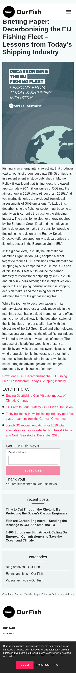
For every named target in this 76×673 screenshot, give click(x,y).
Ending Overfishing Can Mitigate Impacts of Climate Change (35, 398)
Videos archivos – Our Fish (24, 580)
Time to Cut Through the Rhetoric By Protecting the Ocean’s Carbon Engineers (36, 511)
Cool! (25, 664)
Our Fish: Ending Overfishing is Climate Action (30, 594)
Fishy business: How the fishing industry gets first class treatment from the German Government (40, 416)
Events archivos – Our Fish (24, 573)
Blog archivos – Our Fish (23, 567)
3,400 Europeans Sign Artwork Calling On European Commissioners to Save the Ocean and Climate (36, 536)
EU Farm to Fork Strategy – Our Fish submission (39, 407)
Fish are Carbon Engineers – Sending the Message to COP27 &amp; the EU (36, 523)
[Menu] (68, 11)
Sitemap (8, 633)
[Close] (57, 665)
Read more (43, 664)
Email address (17, 452)
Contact (9, 628)
